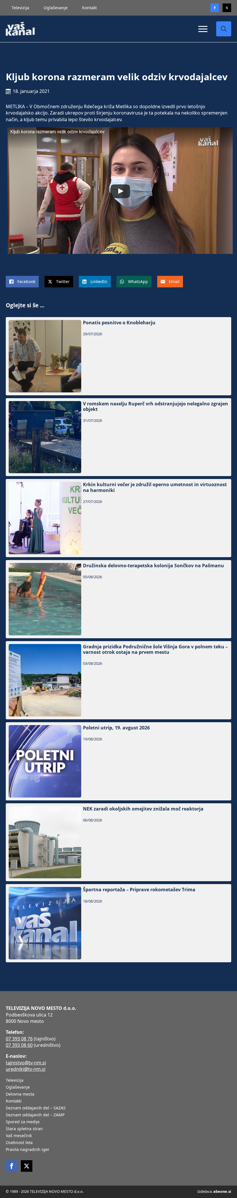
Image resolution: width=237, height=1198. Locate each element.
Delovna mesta (20, 1094)
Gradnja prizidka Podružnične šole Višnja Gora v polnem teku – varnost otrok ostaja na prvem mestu (155, 649)
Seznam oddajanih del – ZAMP (35, 1115)
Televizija (20, 7)
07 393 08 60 (19, 1045)
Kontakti (14, 1101)
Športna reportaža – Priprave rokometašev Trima (139, 889)
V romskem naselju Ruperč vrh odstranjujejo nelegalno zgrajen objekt (155, 406)
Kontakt (89, 7)
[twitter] (227, 7)
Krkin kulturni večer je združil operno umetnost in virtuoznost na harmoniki (155, 487)
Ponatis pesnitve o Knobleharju (119, 322)
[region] (75, 1152)
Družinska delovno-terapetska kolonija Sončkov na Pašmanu (153, 565)
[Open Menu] (203, 28)
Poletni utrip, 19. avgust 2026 (116, 728)
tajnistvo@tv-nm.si (26, 1063)
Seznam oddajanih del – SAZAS (36, 1108)
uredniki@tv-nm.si (25, 1069)
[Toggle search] (223, 28)
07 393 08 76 (19, 1039)
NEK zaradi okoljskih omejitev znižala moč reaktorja (143, 809)
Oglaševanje (56, 7)
